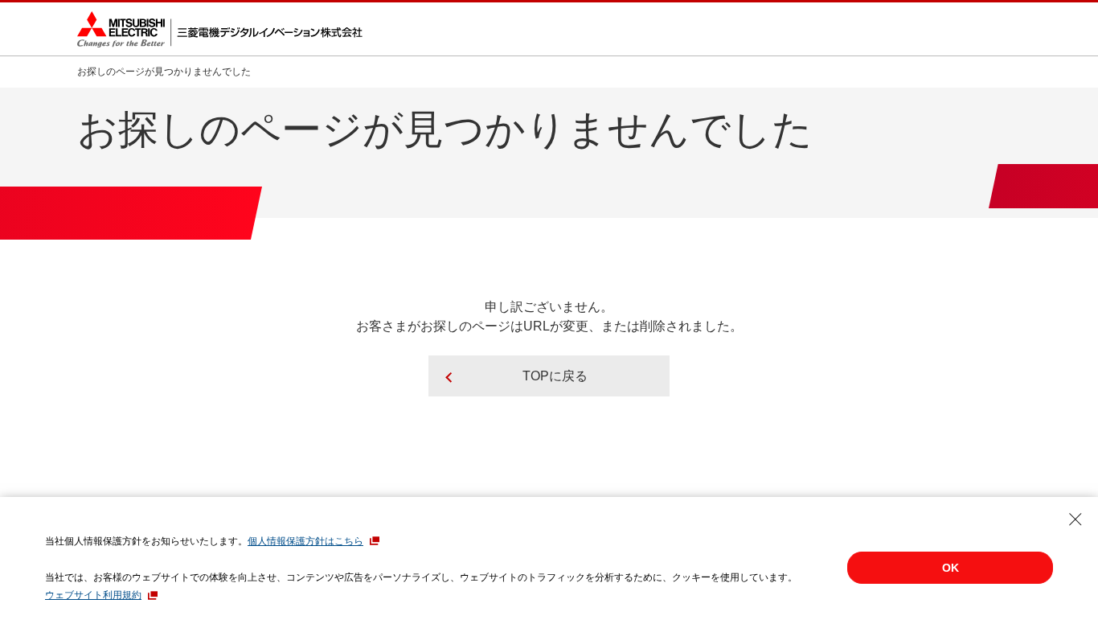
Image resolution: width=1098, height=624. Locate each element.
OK (950, 567)
